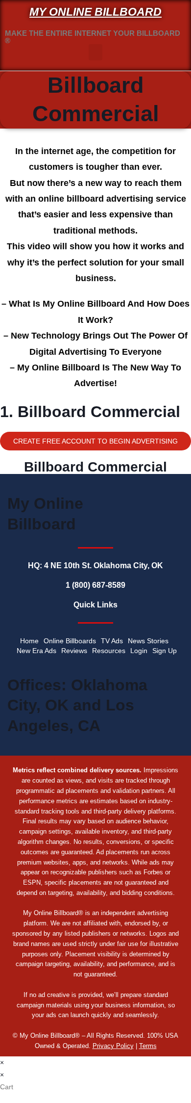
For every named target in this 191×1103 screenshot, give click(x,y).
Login (138, 651)
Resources (108, 651)
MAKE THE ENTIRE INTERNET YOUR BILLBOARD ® (92, 37)
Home (29, 641)
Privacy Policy (113, 1046)
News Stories (148, 641)
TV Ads (112, 641)
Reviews (74, 651)
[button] (95, 52)
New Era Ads (36, 651)
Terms (148, 1046)
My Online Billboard (95, 11)
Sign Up (164, 651)
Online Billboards (70, 641)
